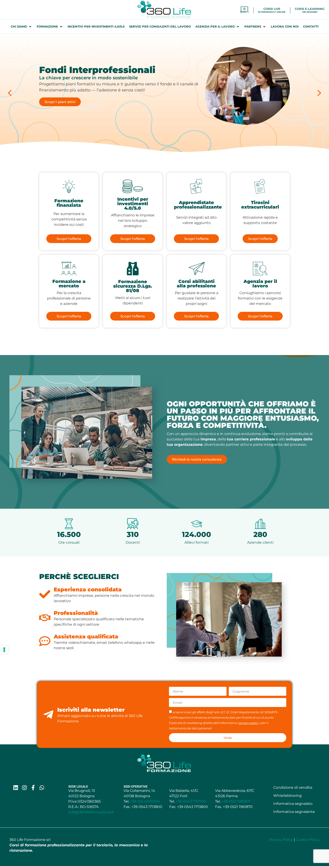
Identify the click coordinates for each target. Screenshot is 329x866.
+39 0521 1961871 (236, 801)
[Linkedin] (15, 787)
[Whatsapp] (42, 787)
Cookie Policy (308, 840)
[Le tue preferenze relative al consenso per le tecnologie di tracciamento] (4, 649)
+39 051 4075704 (145, 801)
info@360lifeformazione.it (91, 812)
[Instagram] (24, 787)
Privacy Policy (281, 840)
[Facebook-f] (33, 787)
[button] (21, 26)
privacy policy (249, 723)
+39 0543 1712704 (191, 801)
